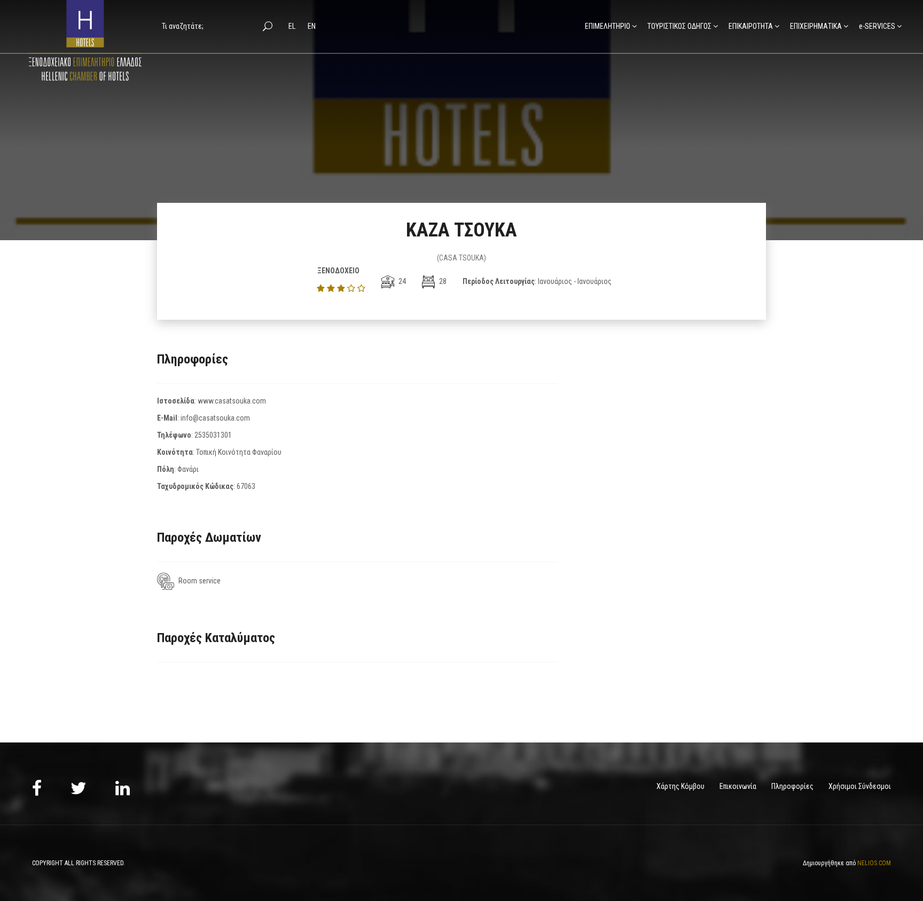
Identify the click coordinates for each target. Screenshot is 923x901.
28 (442, 281)
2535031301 (213, 435)
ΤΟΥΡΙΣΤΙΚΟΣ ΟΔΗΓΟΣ (679, 26)
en (312, 26)
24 (401, 281)
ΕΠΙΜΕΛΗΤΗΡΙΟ (607, 26)
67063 (246, 486)
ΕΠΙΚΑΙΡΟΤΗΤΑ (751, 26)
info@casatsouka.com (215, 418)
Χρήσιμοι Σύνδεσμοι (859, 786)
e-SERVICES (877, 26)
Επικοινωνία (737, 786)
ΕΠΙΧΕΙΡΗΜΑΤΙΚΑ (816, 26)
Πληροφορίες (792, 786)
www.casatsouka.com (232, 401)
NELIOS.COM (874, 863)
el (292, 26)
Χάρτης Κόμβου (680, 786)
